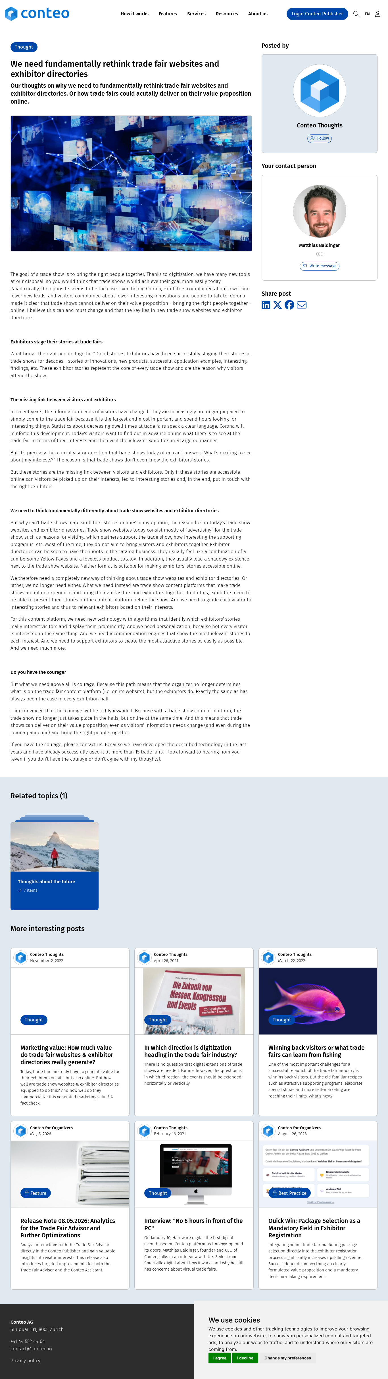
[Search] (356, 14)
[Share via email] (301, 305)
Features (168, 14)
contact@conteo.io (31, 1349)
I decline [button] (245, 1357)
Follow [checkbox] (323, 138)
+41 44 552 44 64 (28, 1341)
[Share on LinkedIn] (266, 305)
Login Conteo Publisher (317, 14)
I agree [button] (219, 1357)
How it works (135, 14)
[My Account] (377, 14)
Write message (323, 266)
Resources (227, 14)
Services (196, 14)
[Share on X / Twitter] (277, 305)
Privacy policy (25, 1361)
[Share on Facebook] (289, 305)
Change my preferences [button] (287, 1357)
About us (258, 14)
